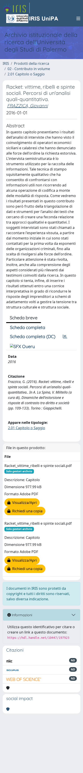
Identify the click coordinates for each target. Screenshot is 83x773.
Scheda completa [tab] (27, 327)
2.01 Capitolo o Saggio (26, 74)
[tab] (65, 336)
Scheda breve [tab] (23, 317)
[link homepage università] (32, 18)
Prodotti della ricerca (31, 63)
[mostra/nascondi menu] (78, 18)
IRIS (6, 63)
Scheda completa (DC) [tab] (32, 336)
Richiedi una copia (26, 511)
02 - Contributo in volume (29, 68)
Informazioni (21, 615)
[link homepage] (16, 8)
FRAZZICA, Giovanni (27, 105)
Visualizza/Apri (23, 502)
